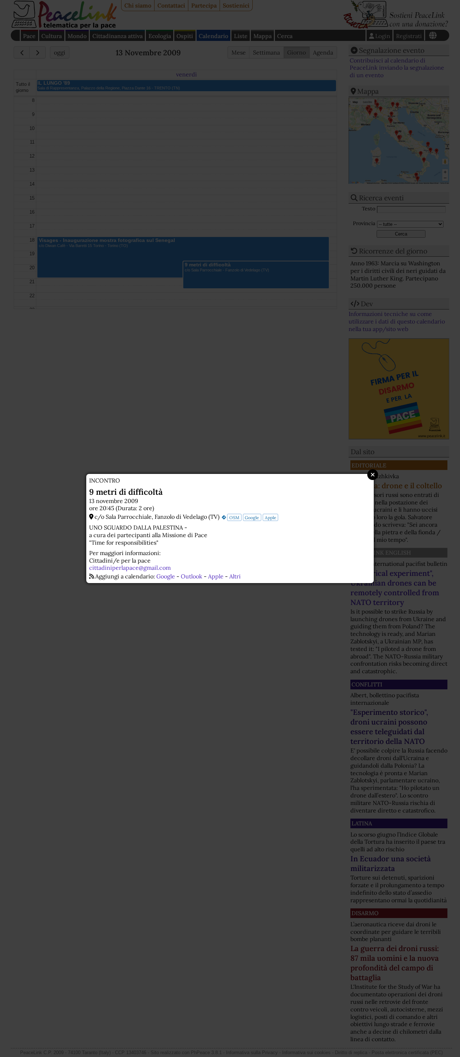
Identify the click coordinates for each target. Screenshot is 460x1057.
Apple (270, 517)
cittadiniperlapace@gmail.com (130, 567)
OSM (234, 517)
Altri (235, 576)
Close (372, 474)
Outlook (191, 576)
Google (252, 517)
